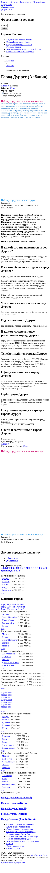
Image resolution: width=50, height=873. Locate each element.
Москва (5, 614)
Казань (5, 626)
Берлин (5, 643)
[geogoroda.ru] (7, 7)
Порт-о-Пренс (8, 665)
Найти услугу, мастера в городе (18, 200)
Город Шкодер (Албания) (12, 609)
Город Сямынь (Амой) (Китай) (18, 819)
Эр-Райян (6, 657)
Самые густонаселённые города (20, 831)
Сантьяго (6, 787)
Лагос (4, 742)
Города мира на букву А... (18, 834)
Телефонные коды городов (18, 839)
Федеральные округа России (19, 44)
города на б (6, 692)
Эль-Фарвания (8, 654)
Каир (4, 739)
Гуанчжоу (6, 590)
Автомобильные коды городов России (23, 49)
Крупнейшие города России (19, 40)
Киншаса (6, 736)
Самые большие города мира (19, 829)
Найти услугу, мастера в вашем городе (22, 534)
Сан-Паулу (7, 775)
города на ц (6, 702)
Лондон (5, 637)
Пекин (5, 584)
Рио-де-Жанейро (9, 784)
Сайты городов (13, 848)
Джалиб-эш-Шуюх (10, 662)
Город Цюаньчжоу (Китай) (16, 797)
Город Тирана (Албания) (12, 604)
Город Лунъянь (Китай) (14, 803)
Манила (5, 659)
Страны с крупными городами (20, 52)
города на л (6, 697)
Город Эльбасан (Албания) (13, 607)
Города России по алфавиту (19, 42)
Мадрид (5, 646)
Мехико (5, 756)
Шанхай (5, 581)
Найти (4, 25)
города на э (6, 707)
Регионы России (13, 47)
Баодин (5, 719)
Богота (5, 781)
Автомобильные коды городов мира (22, 841)
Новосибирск (8, 620)
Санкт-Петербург (10, 617)
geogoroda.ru (6, 9)
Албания (5, 86)
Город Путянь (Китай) (14, 813)
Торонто (6, 767)
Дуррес (13, 88)
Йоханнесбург (8, 748)
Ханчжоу (6, 725)
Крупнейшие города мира (18, 827)
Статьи (9, 843)
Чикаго (5, 765)
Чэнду (5, 587)
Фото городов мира (15, 846)
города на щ (6, 704)
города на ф (6, 699)
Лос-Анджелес (8, 762)
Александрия (8, 745)
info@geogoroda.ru (39, 855)
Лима (4, 778)
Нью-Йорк (7, 759)
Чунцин (5, 578)
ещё (3, 593)
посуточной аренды (37, 419)
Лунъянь (6, 722)
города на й (6, 695)
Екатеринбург (8, 623)
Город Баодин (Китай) (14, 808)
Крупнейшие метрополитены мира (22, 836)
